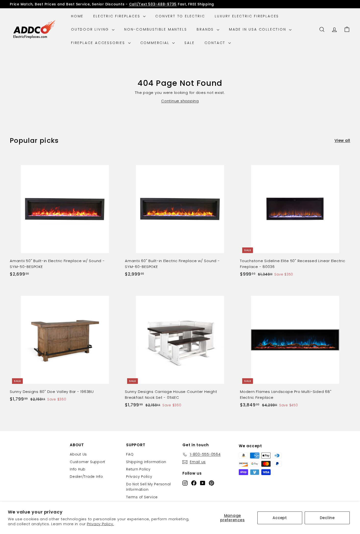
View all (342, 140)
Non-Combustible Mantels (155, 29)
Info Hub (77, 469)
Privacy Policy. (100, 523)
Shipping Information (146, 461)
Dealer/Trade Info (86, 476)
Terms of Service (142, 497)
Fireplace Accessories (99, 42)
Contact (215, 42)
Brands (206, 29)
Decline (327, 517)
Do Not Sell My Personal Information (148, 487)
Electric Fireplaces (117, 16)
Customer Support (87, 461)
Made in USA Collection (258, 29)
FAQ (129, 454)
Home (77, 16)
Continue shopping (180, 100)
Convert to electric (180, 16)
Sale (189, 42)
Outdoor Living (91, 29)
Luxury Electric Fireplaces (247, 16)
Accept (280, 517)
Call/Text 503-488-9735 (153, 4)
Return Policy (138, 469)
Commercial (155, 42)
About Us (78, 454)
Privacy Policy (139, 476)
